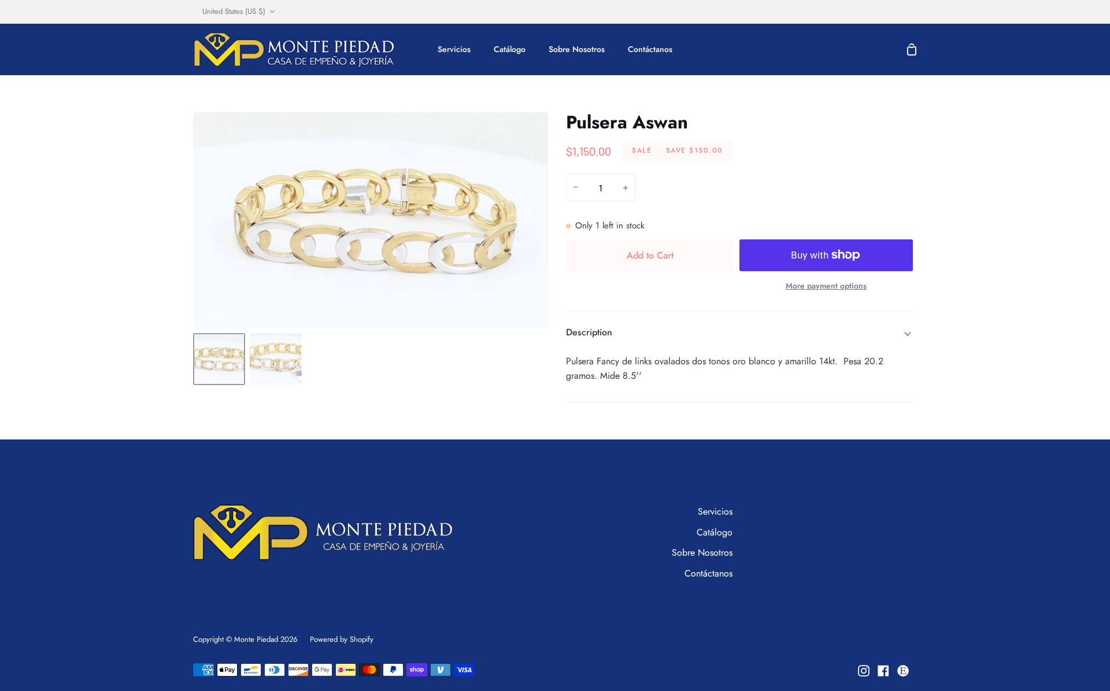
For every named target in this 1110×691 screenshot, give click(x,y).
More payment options (826, 285)
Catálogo (714, 532)
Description (589, 332)
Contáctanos (708, 573)
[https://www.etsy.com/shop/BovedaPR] (903, 671)
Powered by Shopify (341, 639)
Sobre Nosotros (702, 552)
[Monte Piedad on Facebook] (883, 671)
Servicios (715, 511)
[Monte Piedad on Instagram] (864, 671)
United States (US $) (233, 11)
